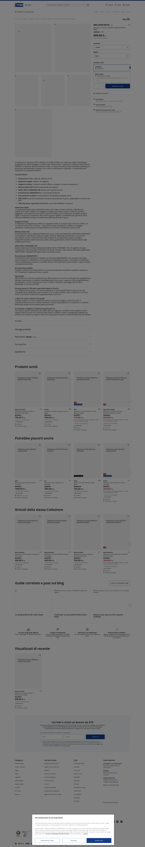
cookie (86, 834)
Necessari (74, 840)
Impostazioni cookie (47, 840)
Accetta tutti (99, 840)
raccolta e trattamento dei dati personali (57, 834)
